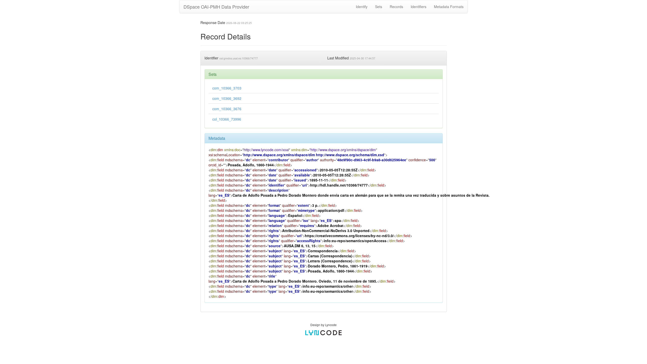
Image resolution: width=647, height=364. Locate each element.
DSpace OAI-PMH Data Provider (216, 6)
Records (396, 6)
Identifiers (418, 6)
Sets (378, 6)
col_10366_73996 (226, 119)
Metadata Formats (449, 6)
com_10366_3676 (226, 108)
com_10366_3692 (226, 98)
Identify (361, 6)
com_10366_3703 (226, 87)
